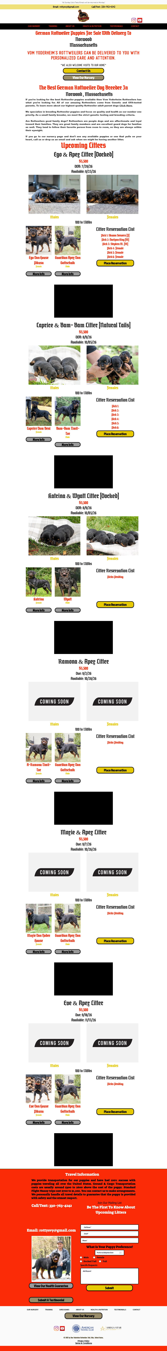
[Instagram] (133, 20)
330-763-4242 (108, 7)
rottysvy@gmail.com (69, 7)
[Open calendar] (120, 1253)
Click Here (125, 105)
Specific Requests (88, 1265)
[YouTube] (139, 20)
